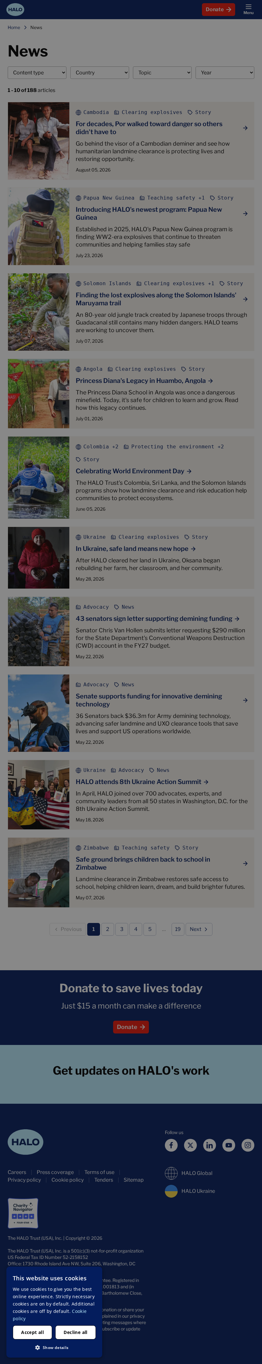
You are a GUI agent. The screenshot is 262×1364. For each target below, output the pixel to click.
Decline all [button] (75, 1332)
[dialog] (54, 1312)
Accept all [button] (32, 1332)
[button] (54, 1347)
